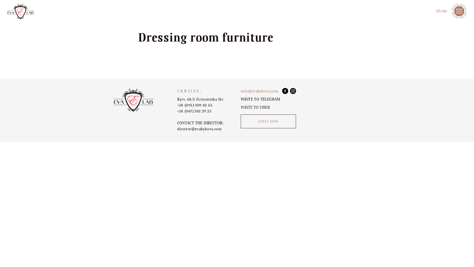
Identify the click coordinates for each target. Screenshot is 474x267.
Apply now (268, 122)
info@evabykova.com (259, 91)
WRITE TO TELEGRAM (260, 99)
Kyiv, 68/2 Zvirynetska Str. (201, 99)
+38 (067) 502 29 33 (194, 111)
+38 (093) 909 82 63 (195, 105)
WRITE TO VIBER (255, 107)
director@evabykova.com (199, 129)
